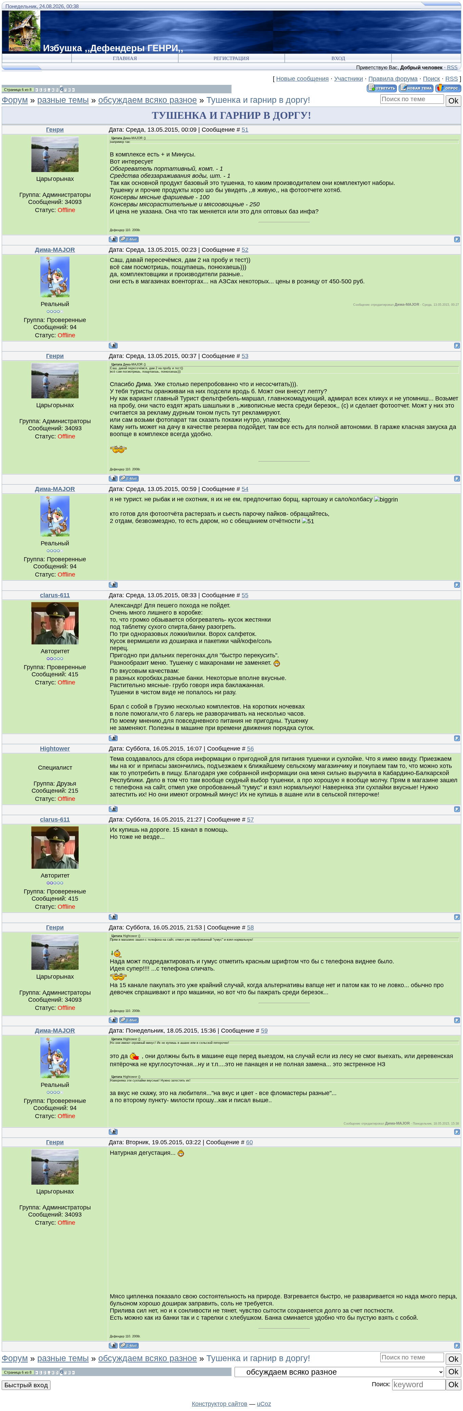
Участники (348, 78)
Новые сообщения (302, 78)
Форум (15, 100)
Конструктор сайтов (219, 1403)
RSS (452, 67)
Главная (125, 58)
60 (249, 1142)
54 (245, 489)
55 (245, 595)
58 (250, 927)
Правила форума (393, 78)
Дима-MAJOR (55, 249)
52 (245, 249)
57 (250, 819)
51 (245, 129)
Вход (338, 58)
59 (264, 1030)
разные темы (63, 100)
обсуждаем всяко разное (147, 100)
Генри (55, 129)
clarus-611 (55, 595)
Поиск (431, 78)
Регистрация (231, 58)
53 (245, 356)
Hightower (55, 748)
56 (250, 748)
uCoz (264, 1403)
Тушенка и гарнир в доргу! (258, 100)
